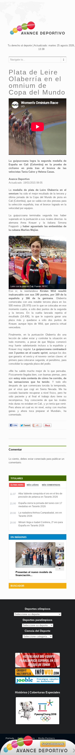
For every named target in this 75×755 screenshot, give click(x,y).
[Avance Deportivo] (37, 28)
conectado (40, 458)
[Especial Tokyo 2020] (37, 666)
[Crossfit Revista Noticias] (37, 674)
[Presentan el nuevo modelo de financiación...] (59, 552)
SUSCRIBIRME (53, 744)
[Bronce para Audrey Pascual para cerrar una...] (59, 565)
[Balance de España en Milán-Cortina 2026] (59, 558)
